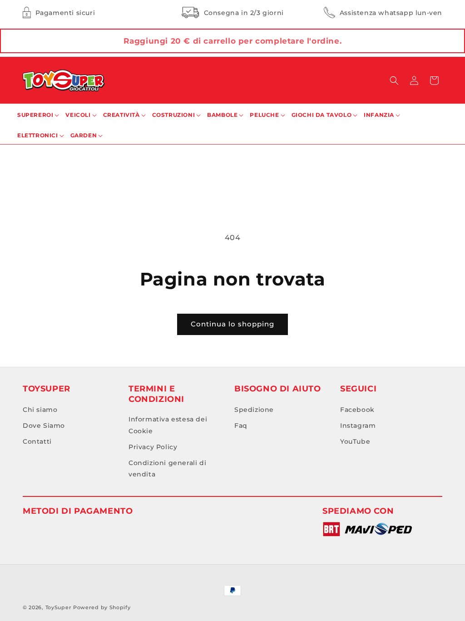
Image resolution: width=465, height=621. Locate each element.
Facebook (357, 410)
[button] (394, 80)
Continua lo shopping (232, 324)
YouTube (355, 441)
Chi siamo (40, 410)
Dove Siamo (44, 425)
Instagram (358, 425)
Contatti (37, 441)
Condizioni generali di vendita (167, 468)
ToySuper (58, 607)
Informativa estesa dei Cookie (168, 425)
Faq (240, 425)
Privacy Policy (153, 447)
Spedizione (254, 410)
